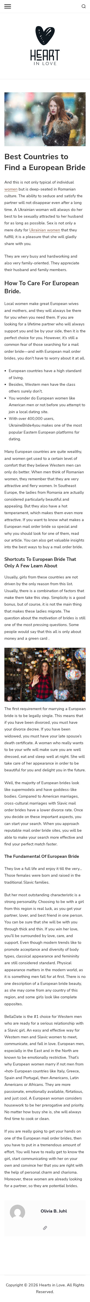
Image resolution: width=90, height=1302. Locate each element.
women (10, 189)
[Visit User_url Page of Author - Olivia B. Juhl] (45, 1228)
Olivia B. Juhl (54, 1211)
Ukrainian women (44, 230)
